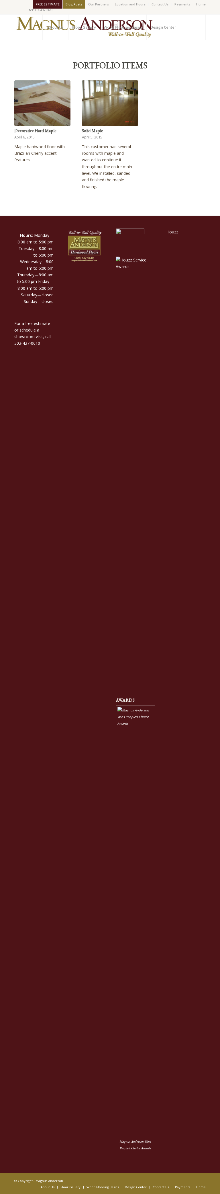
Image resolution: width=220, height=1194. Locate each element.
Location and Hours (130, 4)
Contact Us (160, 4)
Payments (182, 4)
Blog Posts (74, 4)
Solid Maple (92, 131)
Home (201, 4)
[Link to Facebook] (16, 4)
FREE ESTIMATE (48, 4)
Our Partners (98, 4)
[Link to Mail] (24, 4)
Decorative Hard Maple (35, 131)
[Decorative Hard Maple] (42, 103)
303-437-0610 (27, 343)
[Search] (193, 27)
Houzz (172, 232)
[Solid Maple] (110, 103)
